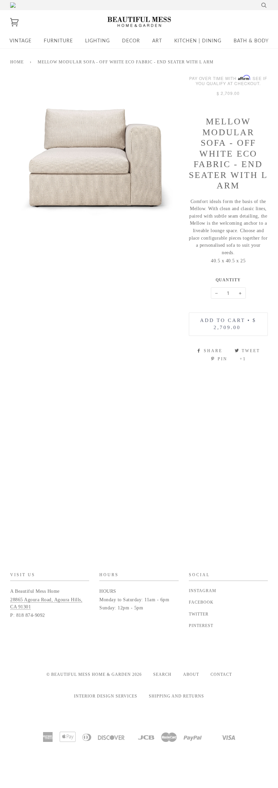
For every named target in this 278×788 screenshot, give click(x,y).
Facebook (201, 602)
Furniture (58, 41)
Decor (131, 41)
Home (17, 62)
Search (162, 674)
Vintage (20, 41)
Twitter (199, 614)
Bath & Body (251, 41)
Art (157, 41)
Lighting (97, 41)
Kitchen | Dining (197, 41)
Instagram (202, 590)
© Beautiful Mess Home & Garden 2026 (94, 674)
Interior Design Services (105, 696)
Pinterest (201, 625)
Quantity (228, 280)
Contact (221, 674)
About (191, 674)
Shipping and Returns (176, 696)
